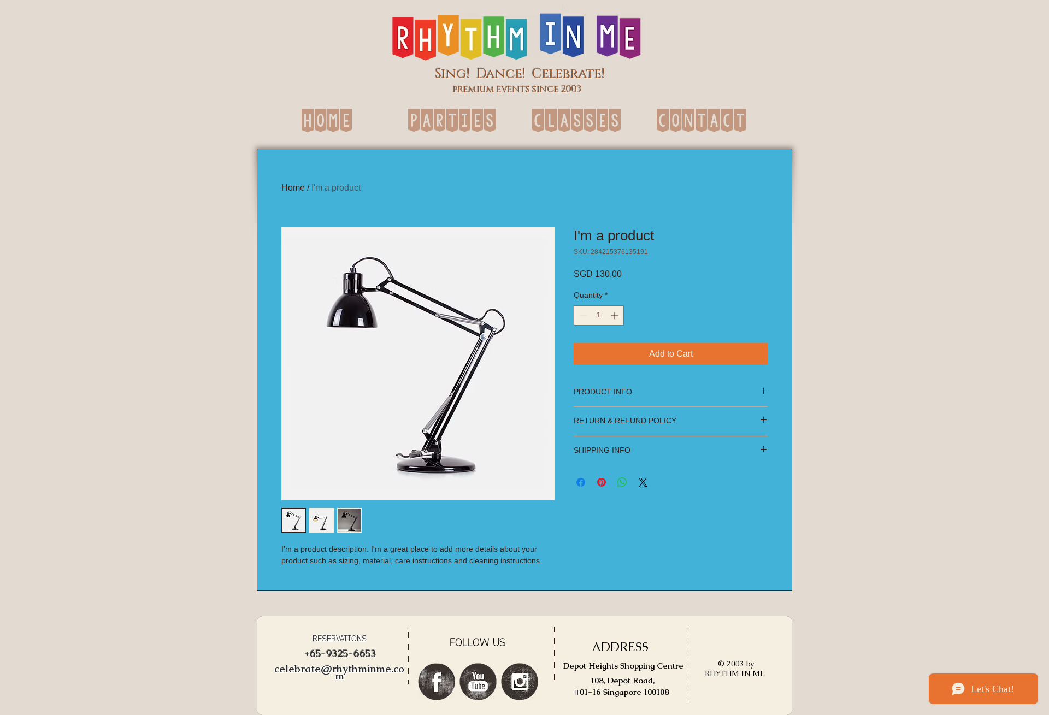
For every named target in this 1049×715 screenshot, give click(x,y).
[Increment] (615, 315)
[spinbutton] (599, 315)
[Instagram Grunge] (519, 681)
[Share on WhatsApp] (622, 482)
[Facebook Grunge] (436, 681)
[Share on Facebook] (580, 482)
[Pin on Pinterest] (601, 482)
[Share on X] (643, 482)
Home (293, 187)
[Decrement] (582, 315)
